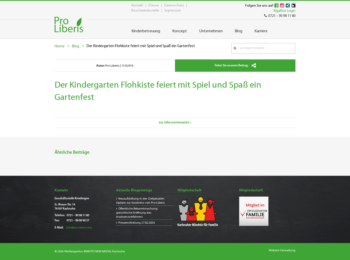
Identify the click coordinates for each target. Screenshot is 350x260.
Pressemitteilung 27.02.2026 (136, 222)
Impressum (172, 11)
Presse (154, 5)
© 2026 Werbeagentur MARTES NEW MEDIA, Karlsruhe (90, 251)
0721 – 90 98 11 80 (281, 16)
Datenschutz (174, 5)
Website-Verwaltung (282, 250)
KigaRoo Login (284, 11)
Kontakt (137, 5)
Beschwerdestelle (145, 11)
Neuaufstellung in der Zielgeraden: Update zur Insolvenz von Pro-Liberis (140, 200)
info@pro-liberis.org (79, 227)
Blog (75, 46)
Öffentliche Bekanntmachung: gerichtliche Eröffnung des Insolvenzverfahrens (137, 213)
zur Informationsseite (174, 122)
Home (60, 46)
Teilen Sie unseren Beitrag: (231, 65)
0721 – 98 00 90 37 (78, 220)
